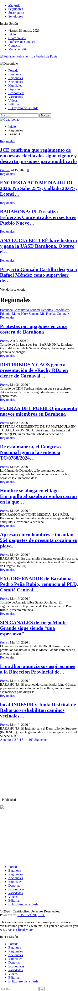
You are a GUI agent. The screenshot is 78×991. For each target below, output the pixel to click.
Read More (25, 929)
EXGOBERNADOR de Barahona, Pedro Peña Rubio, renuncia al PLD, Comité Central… (39, 584)
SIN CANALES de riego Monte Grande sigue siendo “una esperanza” (33, 628)
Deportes (14, 89)
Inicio (12, 34)
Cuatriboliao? (17, 38)
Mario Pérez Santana (25, 313)
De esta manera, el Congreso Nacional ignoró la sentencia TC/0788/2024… (30, 452)
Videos (12, 100)
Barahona (14, 74)
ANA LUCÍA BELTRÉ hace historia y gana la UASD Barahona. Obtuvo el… (38, 246)
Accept (12, 929)
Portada (13, 70)
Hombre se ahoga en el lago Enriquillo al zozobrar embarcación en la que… (38, 496)
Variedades (15, 97)
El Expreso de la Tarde (23, 108)
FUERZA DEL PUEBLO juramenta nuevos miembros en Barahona (38, 411)
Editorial (14, 104)
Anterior (5, 739)
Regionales (15, 78)
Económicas (16, 93)
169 (30, 739)
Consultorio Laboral (27, 310)
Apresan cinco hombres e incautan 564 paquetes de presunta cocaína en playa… (38, 540)
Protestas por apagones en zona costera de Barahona (33, 329)
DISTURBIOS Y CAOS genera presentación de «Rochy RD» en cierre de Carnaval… (34, 370)
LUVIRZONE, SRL (31, 915)
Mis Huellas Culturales (55, 313)
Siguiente (40, 739)
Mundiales (15, 85)
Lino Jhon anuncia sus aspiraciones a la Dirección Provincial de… (37, 669)
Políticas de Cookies (21, 42)
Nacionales (15, 82)
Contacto (14, 45)
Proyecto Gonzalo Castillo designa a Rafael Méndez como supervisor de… (38, 275)
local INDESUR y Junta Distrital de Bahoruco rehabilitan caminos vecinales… (38, 710)
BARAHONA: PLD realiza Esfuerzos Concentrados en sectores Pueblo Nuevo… (38, 217)
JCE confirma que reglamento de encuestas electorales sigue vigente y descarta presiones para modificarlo (38, 155)
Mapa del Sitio (17, 49)
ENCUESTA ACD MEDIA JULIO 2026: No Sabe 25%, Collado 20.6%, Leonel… (38, 188)
